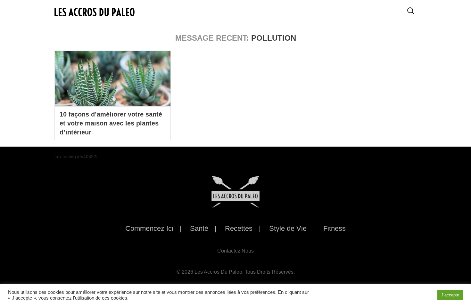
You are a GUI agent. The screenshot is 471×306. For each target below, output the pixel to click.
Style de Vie (288, 228)
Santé (199, 228)
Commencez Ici (149, 228)
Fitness (334, 228)
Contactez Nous (235, 251)
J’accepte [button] (450, 295)
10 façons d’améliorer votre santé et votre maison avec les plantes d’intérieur (111, 123)
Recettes (238, 228)
